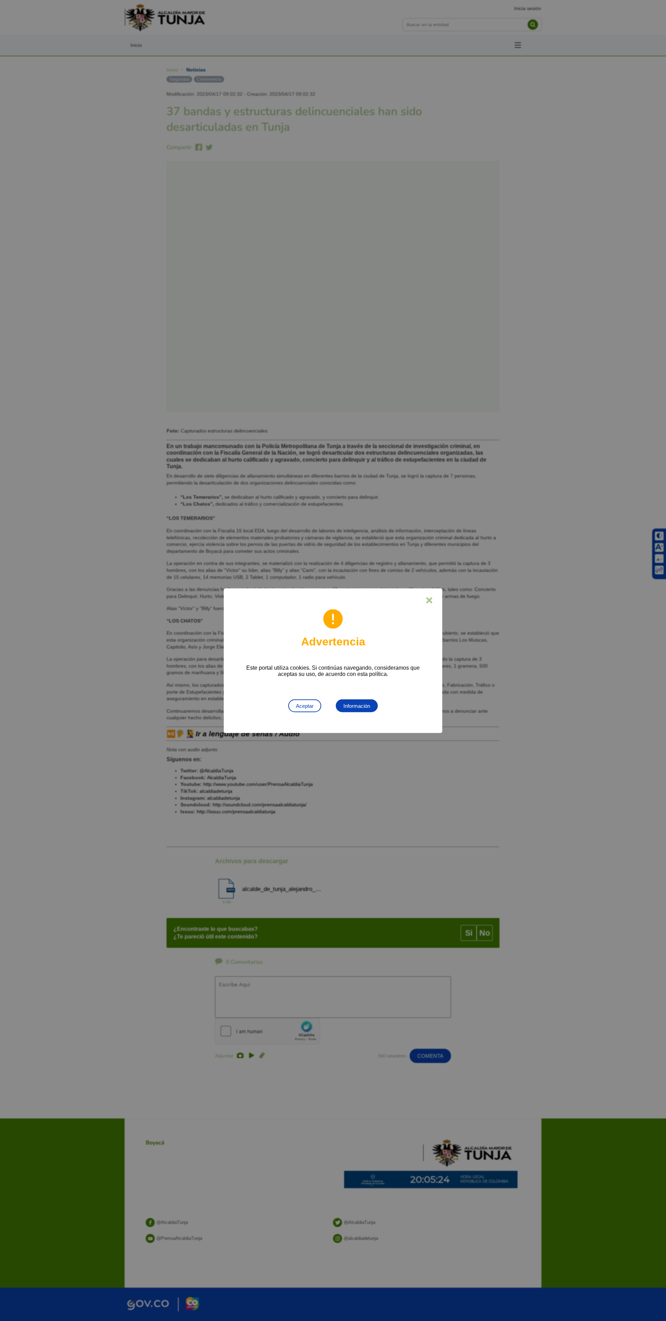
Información (356, 706)
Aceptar (305, 706)
